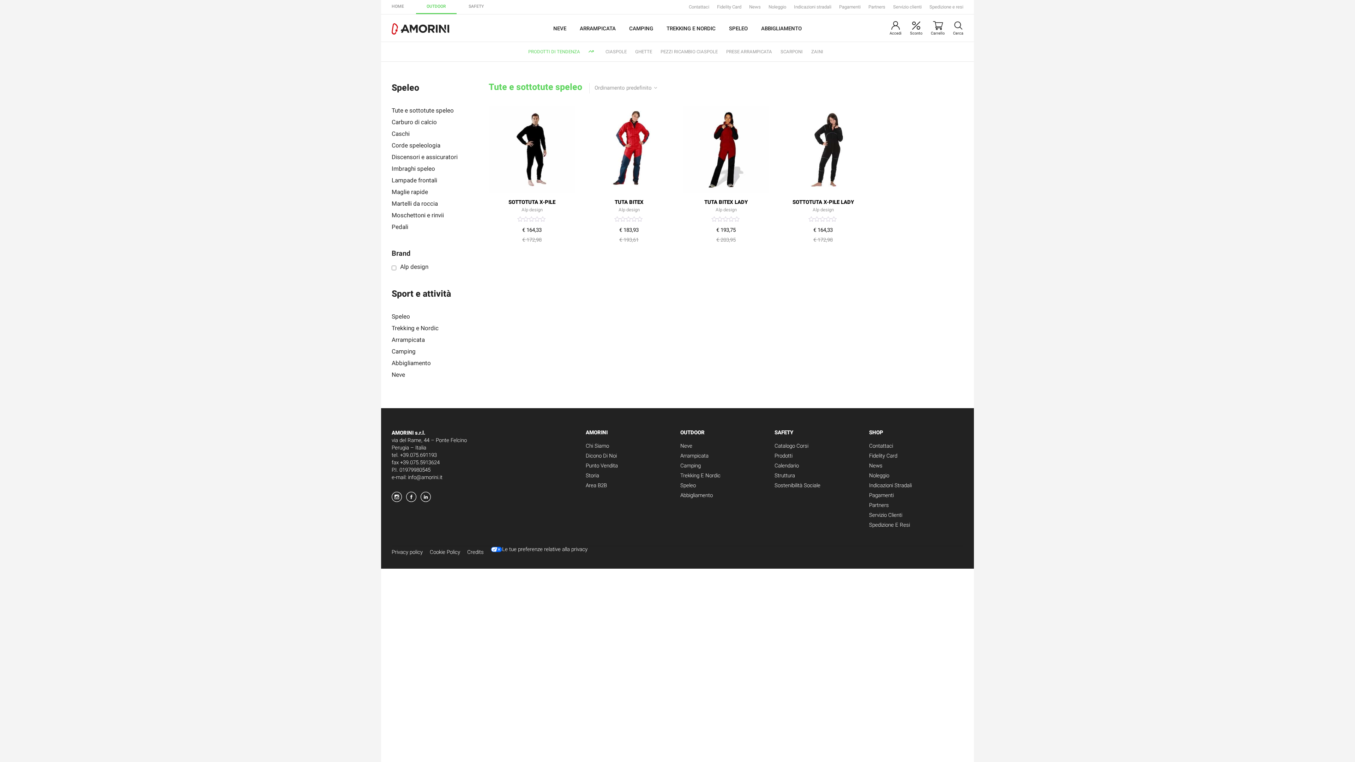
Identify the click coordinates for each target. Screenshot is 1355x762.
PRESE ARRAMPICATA (749, 51)
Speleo (738, 28)
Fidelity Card (729, 7)
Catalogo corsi (791, 446)
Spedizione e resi (946, 7)
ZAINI (817, 51)
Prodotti (784, 456)
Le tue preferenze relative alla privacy (545, 549)
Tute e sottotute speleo (423, 110)
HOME (398, 6)
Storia (592, 475)
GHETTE (643, 51)
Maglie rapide (410, 192)
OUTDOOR (436, 6)
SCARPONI (792, 51)
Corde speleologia (416, 145)
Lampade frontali (414, 180)
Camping (641, 28)
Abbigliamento (781, 28)
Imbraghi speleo (413, 168)
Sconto (916, 33)
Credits (475, 552)
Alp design (414, 266)
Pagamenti (850, 7)
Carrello (938, 33)
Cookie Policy (445, 552)
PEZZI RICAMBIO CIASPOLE (689, 51)
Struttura (785, 475)
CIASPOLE (616, 51)
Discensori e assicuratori (425, 157)
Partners (876, 7)
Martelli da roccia (415, 203)
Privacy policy (407, 552)
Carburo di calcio (414, 122)
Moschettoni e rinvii (418, 215)
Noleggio (777, 7)
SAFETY (476, 6)
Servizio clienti (907, 7)
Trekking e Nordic (691, 28)
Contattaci (699, 7)
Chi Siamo (597, 446)
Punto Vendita (602, 466)
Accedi (896, 33)
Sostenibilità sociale (797, 485)
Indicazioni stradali (812, 7)
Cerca (958, 33)
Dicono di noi (601, 456)
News (755, 7)
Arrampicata (598, 28)
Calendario (787, 466)
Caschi (401, 133)
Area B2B (596, 485)
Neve (559, 28)
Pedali (400, 227)
